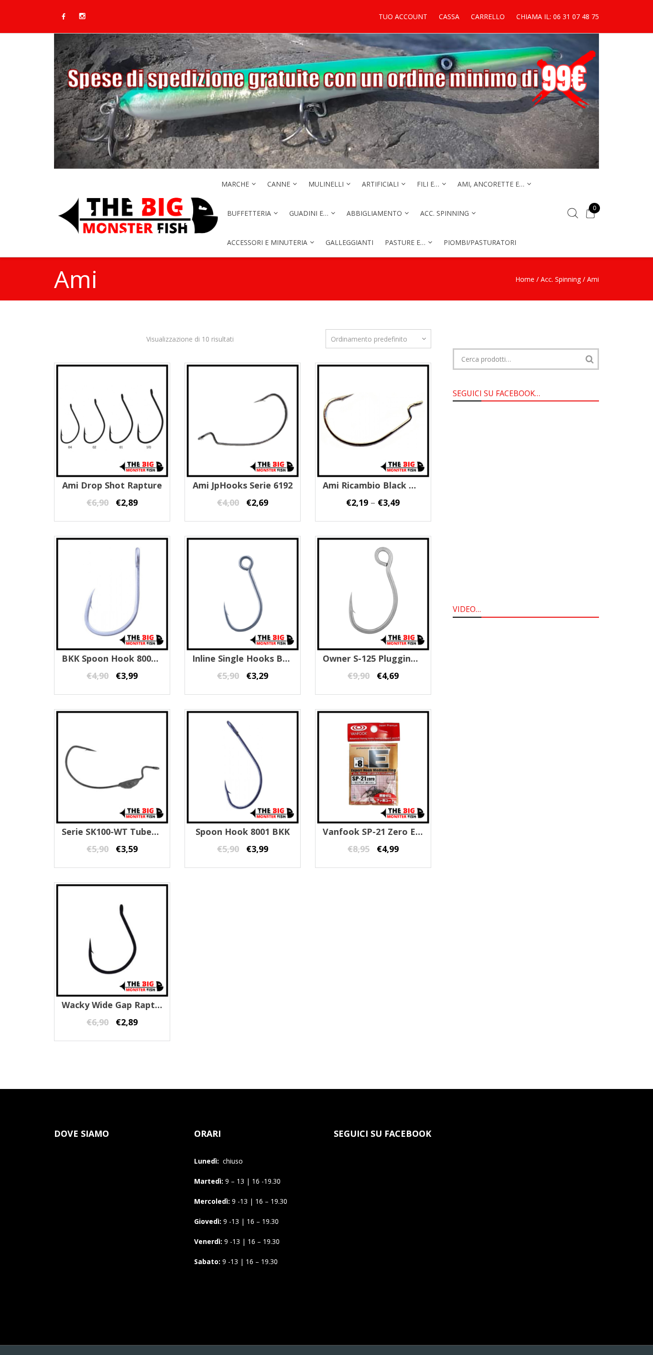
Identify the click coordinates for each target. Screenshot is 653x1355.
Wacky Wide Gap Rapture (115, 1005)
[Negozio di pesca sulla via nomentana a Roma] (137, 239)
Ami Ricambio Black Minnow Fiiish (395, 485)
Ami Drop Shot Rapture (112, 485)
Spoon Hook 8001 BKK (243, 831)
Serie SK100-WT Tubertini (116, 831)
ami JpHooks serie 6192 (243, 485)
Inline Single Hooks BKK (243, 658)
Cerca (589, 359)
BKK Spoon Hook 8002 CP (116, 658)
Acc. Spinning (561, 279)
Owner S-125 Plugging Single (384, 658)
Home (524, 279)
